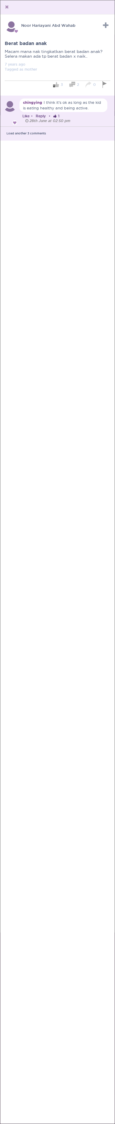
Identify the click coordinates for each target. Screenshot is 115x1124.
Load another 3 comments (26, 133)
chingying (32, 102)
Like (25, 116)
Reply (41, 116)
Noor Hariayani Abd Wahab (48, 25)
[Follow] (105, 25)
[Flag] (105, 84)
